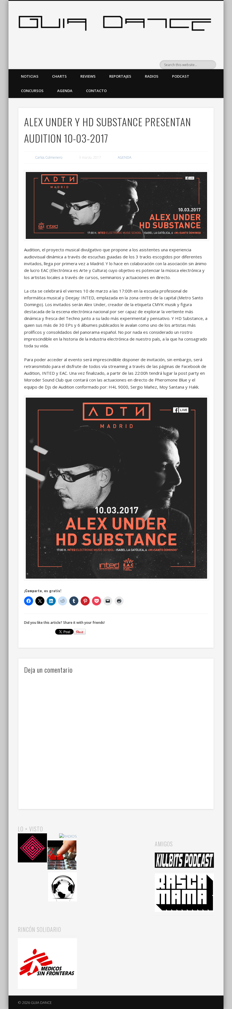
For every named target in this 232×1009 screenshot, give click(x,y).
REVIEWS (88, 76)
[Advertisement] (116, 852)
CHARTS (59, 76)
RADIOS (151, 76)
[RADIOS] (68, 836)
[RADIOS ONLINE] (62, 887)
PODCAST (180, 76)
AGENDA (64, 90)
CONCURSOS (32, 90)
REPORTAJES (120, 76)
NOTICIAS (29, 76)
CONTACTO (96, 90)
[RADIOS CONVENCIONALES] (62, 855)
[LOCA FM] (32, 848)
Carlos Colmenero (48, 157)
